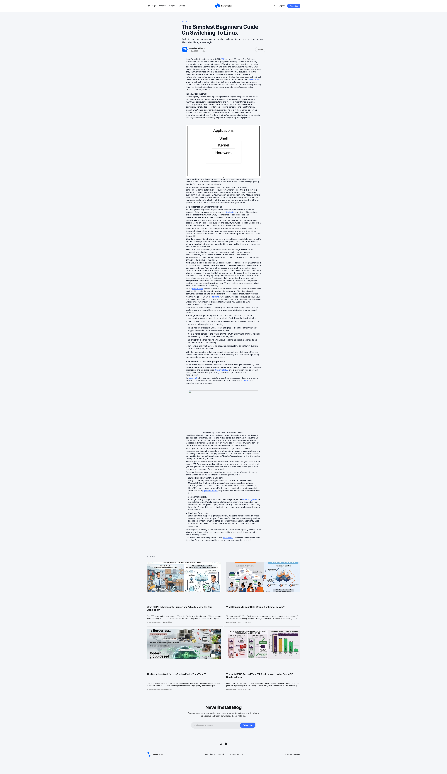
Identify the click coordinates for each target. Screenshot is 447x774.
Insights (172, 6)
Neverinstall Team (197, 48)
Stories (182, 6)
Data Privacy (209, 754)
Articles (162, 6)
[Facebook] (226, 744)
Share (260, 49)
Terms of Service (236, 754)
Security (221, 754)
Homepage (151, 6)
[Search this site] (274, 6)
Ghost (297, 754)
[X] (221, 744)
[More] (189, 6)
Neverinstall (228, 538)
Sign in (282, 6)
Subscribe (294, 6)
